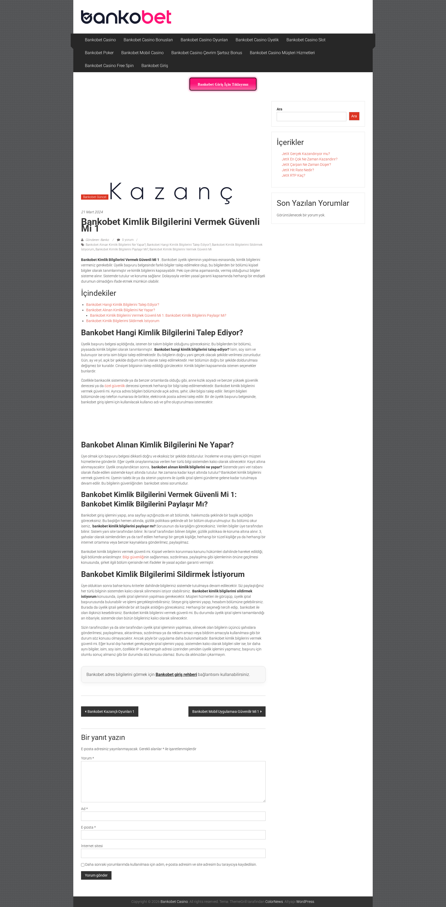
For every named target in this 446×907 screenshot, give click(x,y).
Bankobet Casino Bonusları (148, 39)
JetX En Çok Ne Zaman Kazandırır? (309, 159)
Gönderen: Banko (97, 240)
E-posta (88, 827)
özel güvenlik (115, 386)
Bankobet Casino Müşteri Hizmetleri (282, 52)
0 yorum (127, 240)
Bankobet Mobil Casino (142, 52)
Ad (84, 809)
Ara (279, 109)
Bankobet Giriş (154, 65)
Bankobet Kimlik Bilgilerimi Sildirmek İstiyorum (122, 321)
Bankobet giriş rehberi (176, 674)
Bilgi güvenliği (133, 557)
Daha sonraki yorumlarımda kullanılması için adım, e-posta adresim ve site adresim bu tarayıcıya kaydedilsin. (171, 864)
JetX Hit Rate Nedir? (298, 170)
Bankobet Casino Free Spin (109, 65)
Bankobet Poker (99, 52)
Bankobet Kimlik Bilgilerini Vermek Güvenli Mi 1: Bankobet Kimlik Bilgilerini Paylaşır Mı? (158, 315)
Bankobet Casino (100, 39)
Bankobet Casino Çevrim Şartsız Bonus (206, 52)
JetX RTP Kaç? (293, 175)
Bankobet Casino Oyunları (204, 39)
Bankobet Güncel (94, 197)
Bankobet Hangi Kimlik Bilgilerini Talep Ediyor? (179, 245)
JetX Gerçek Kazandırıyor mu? (306, 154)
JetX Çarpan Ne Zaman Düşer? (306, 164)
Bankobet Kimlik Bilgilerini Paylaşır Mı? (121, 249)
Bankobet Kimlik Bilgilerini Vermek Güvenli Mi (180, 249)
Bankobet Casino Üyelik (257, 39)
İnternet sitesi (92, 846)
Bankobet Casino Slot (305, 39)
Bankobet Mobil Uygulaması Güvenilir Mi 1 (225, 711)
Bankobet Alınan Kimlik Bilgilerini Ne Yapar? (116, 245)
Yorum (87, 758)
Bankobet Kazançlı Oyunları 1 (110, 711)
